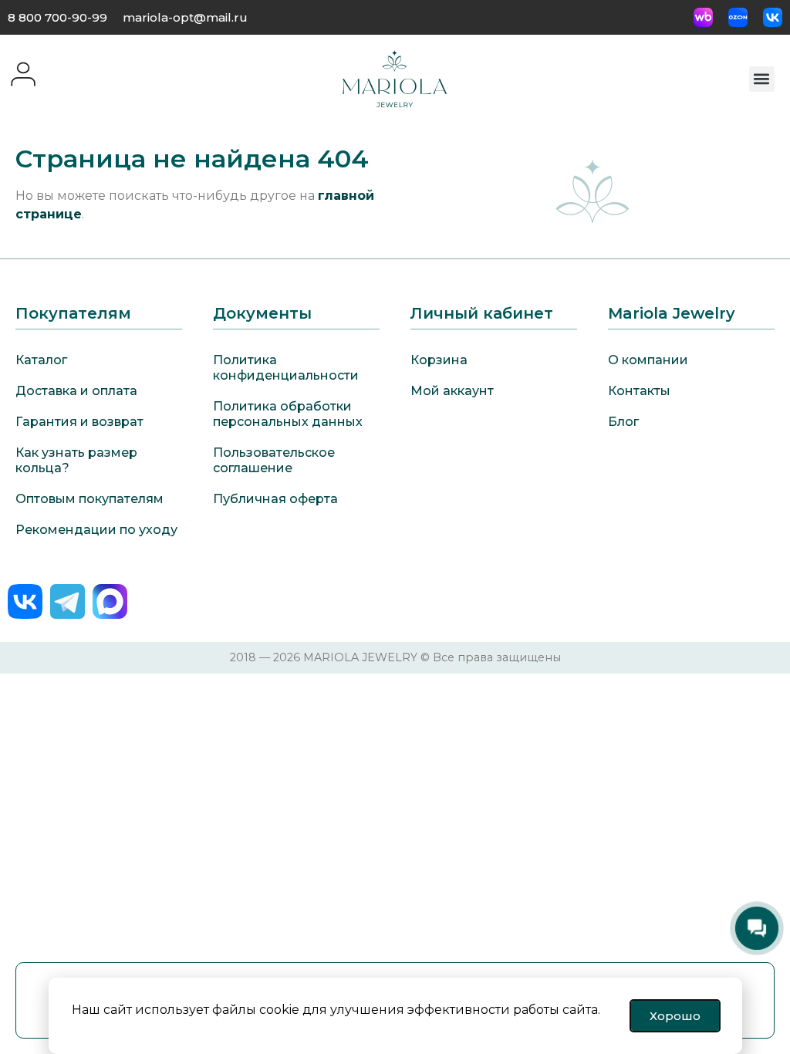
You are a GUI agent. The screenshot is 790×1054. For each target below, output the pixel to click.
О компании (648, 360)
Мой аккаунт (452, 390)
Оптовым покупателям (89, 499)
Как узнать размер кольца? (76, 460)
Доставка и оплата (76, 390)
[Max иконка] (110, 601)
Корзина (439, 360)
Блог (623, 421)
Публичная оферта (275, 499)
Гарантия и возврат (79, 421)
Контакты (639, 390)
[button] (762, 79)
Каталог (41, 360)
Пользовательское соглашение (274, 460)
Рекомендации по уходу (96, 529)
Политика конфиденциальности (286, 368)
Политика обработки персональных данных (288, 414)
